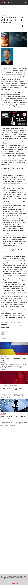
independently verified (20, 143)
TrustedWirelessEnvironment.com (16, 317)
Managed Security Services (8, 386)
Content (3, 15)
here (8, 327)
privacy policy (16, 579)
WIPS (17, 132)
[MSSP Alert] (7, 2)
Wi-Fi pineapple (16, 98)
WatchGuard (21, 65)
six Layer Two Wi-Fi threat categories (10, 85)
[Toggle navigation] (25, 2)
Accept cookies (14, 583)
